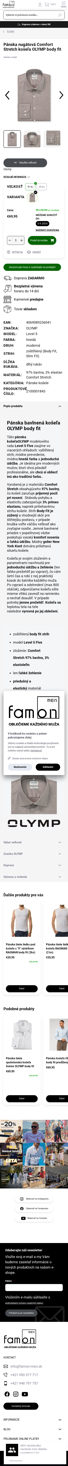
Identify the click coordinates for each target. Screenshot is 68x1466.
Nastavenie (20, 767)
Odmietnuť (36, 750)
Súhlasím (48, 767)
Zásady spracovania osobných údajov (30, 758)
